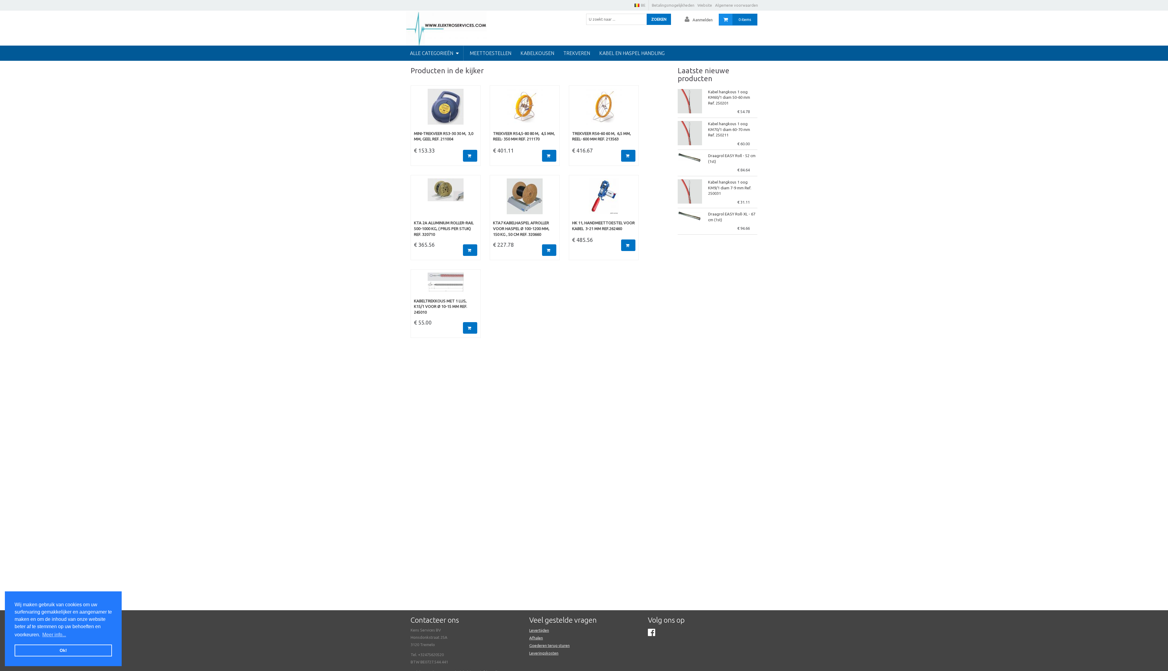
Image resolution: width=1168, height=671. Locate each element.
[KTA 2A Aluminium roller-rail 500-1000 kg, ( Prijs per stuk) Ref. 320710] (445, 199)
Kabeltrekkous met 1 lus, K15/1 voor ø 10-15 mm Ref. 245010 (440, 306)
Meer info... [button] (54, 634)
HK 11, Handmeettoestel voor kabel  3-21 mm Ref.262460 (603, 226)
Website (704, 5)
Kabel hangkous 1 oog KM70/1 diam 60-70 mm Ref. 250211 (729, 129)
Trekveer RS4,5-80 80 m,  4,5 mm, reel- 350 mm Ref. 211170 (524, 136)
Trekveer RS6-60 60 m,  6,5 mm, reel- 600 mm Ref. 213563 (601, 136)
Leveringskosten (543, 653)
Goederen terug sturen (549, 645)
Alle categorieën (432, 53)
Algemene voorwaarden (736, 5)
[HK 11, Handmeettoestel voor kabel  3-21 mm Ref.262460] (603, 199)
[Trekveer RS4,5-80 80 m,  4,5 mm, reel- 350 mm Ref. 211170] (524, 110)
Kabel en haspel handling (632, 53)
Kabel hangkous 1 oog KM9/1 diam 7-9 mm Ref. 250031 (729, 187)
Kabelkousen (537, 53)
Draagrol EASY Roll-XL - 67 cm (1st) (731, 217)
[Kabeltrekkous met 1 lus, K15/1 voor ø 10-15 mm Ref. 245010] (445, 285)
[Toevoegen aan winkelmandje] (470, 156)
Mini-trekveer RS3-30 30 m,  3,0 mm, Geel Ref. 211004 (443, 136)
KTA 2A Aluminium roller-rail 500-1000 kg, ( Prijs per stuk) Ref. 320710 (444, 228)
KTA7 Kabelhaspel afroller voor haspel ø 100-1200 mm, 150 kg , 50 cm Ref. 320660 (521, 228)
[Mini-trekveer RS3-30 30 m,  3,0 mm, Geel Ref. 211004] (445, 110)
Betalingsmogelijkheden (673, 5)
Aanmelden (703, 20)
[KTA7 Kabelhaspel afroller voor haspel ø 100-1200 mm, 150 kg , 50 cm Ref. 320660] (524, 199)
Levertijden (539, 630)
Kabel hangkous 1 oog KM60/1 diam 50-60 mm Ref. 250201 (729, 97)
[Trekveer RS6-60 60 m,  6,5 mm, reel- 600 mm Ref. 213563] (603, 110)
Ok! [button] (63, 650)
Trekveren (576, 53)
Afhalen (536, 638)
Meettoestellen (490, 53)
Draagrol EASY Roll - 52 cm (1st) (732, 158)
